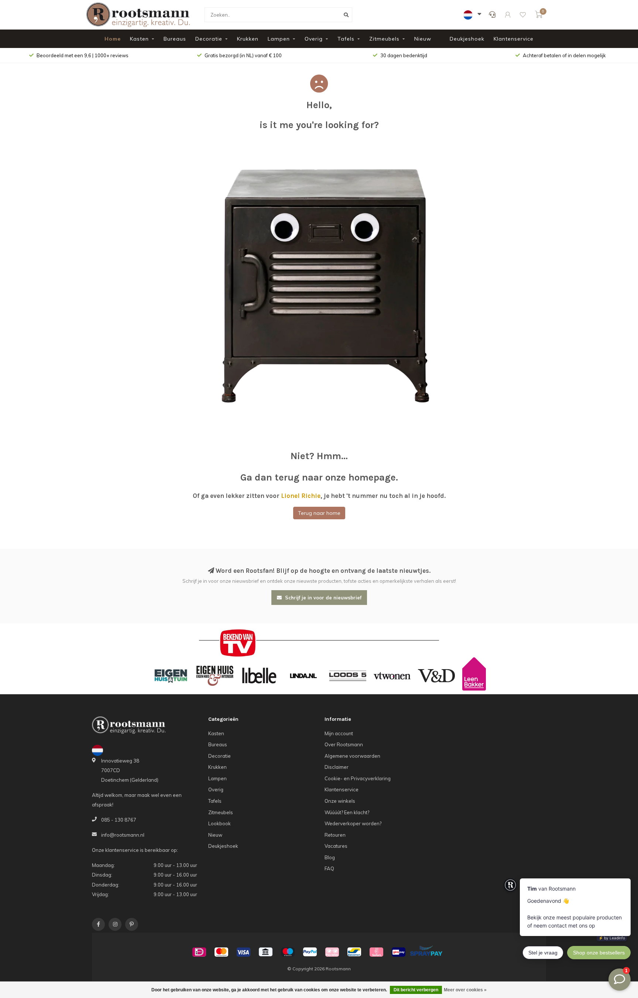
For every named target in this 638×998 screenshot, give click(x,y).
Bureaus (175, 38)
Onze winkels (340, 801)
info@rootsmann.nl (122, 835)
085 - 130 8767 (118, 820)
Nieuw (422, 38)
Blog (330, 857)
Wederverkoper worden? (353, 823)
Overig (314, 38)
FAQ (329, 868)
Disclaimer (337, 767)
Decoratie (208, 38)
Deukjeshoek (467, 38)
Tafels (345, 38)
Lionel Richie (300, 495)
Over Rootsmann (344, 744)
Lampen (279, 38)
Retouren (335, 835)
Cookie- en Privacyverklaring (358, 778)
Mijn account (339, 733)
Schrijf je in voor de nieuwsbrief (322, 597)
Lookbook (219, 823)
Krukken (247, 38)
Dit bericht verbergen (416, 989)
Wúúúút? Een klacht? (347, 812)
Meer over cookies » (465, 989)
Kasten (139, 38)
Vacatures (336, 846)
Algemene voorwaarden (352, 756)
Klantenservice (514, 38)
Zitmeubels (384, 38)
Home (112, 38)
